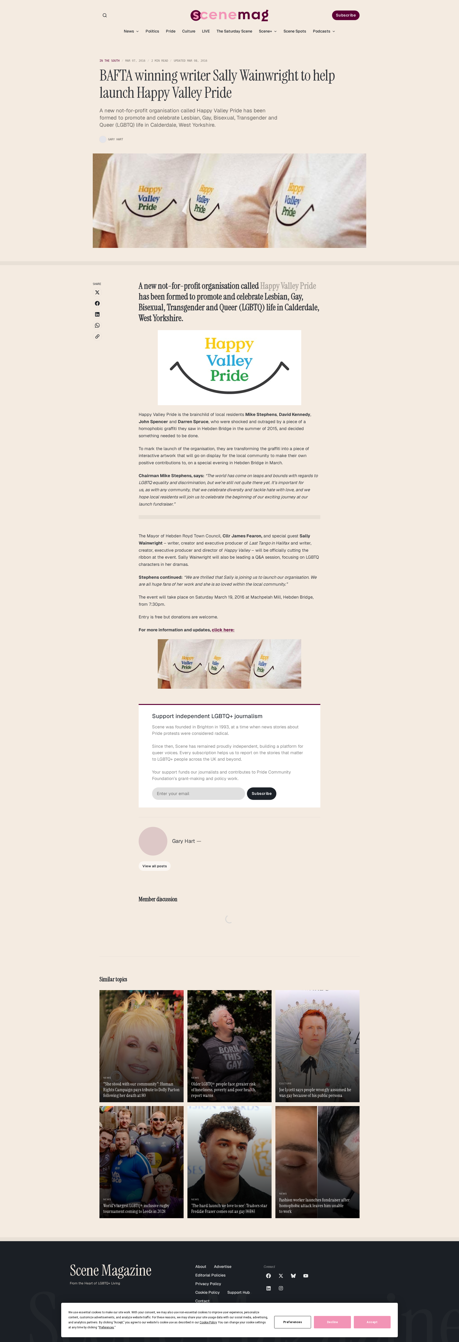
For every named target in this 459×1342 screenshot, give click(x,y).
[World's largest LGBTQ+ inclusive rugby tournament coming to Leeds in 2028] (141, 1162)
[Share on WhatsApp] (97, 325)
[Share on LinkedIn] (97, 314)
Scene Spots (295, 31)
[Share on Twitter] (97, 292)
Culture (188, 31)
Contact (202, 1301)
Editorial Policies (210, 1275)
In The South (109, 60)
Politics (152, 31)
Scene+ (266, 31)
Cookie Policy (207, 1292)
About (200, 1266)
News (129, 31)
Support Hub (238, 1292)
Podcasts (322, 31)
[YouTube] (306, 1276)
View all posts (154, 866)
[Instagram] (281, 1288)
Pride (170, 31)
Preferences (292, 1322)
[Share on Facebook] (97, 303)
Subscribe (346, 15)
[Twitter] (281, 1276)
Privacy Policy (208, 1283)
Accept (372, 1322)
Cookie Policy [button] (208, 1322)
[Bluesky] (293, 1276)
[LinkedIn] (268, 1288)
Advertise (222, 1266)
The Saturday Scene (234, 31)
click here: (223, 630)
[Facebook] (268, 1276)
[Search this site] (104, 15)
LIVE (206, 31)
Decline (332, 1322)
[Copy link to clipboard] (97, 336)
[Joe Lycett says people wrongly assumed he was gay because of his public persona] (317, 1046)
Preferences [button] (106, 1327)
